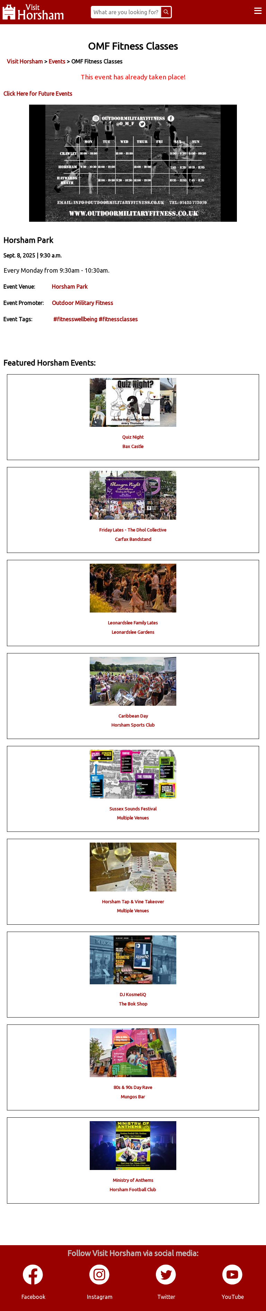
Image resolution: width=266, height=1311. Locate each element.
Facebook (33, 1297)
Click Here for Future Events (37, 93)
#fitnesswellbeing (75, 319)
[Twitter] (166, 1283)
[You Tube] (233, 1283)
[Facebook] (33, 1283)
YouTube (233, 1297)
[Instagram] (99, 1283)
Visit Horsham (25, 61)
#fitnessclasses (118, 319)
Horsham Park (70, 286)
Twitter (166, 1297)
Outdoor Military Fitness (82, 303)
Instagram (100, 1297)
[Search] (166, 12)
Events (57, 61)
